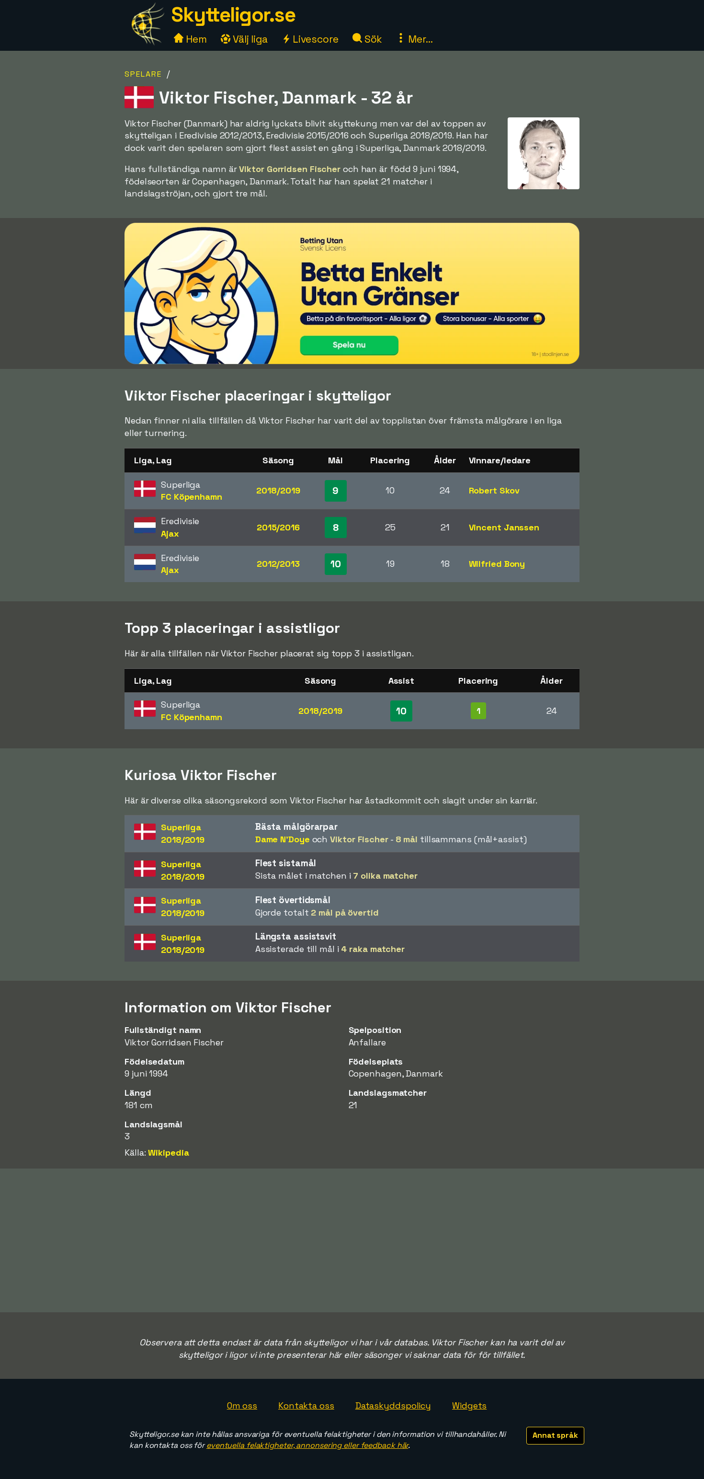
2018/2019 (278, 490)
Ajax (170, 533)
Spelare (143, 74)
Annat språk (555, 1435)
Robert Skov (494, 490)
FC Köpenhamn (191, 496)
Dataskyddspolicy (393, 1405)
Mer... (419, 39)
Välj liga (249, 39)
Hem (195, 39)
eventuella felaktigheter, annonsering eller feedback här (307, 1445)
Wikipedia (168, 1152)
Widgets (469, 1405)
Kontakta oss (306, 1405)
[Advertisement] (352, 1240)
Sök (372, 39)
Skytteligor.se (233, 14)
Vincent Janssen (504, 527)
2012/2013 (278, 563)
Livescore (314, 39)
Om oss (242, 1405)
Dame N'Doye (282, 839)
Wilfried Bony (497, 563)
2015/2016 (278, 527)
